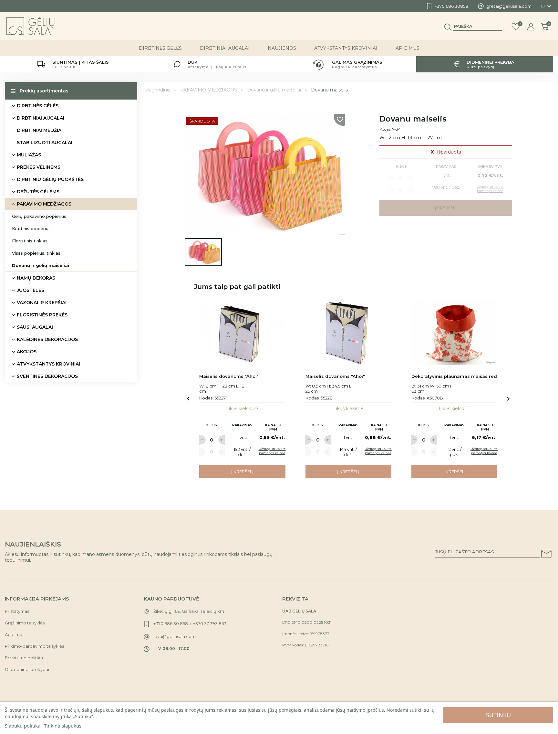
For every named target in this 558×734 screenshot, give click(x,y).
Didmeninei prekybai (27, 669)
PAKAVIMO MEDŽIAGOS (44, 204)
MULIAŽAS (29, 155)
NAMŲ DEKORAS (36, 278)
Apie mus (407, 48)
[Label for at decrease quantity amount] (202, 440)
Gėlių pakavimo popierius (39, 216)
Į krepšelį (242, 471)
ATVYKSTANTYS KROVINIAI (345, 48)
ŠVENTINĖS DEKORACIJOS (47, 376)
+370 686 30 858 (170, 623)
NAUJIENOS (282, 48)
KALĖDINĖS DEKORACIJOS (47, 339)
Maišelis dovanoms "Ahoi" (229, 376)
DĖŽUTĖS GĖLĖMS (38, 192)
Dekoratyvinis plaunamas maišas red (454, 376)
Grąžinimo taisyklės (25, 622)
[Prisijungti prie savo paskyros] (530, 26)
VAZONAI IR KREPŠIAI (42, 302)
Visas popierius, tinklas (36, 253)
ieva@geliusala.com (174, 636)
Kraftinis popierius (31, 228)
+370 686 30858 (451, 6)
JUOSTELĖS (30, 290)
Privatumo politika (24, 657)
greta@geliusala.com (509, 6)
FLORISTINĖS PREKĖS (42, 315)
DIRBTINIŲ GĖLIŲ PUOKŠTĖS (50, 179)
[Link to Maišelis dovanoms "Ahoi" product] (242, 333)
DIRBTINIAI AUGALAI (225, 48)
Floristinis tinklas (29, 240)
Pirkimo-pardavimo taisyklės (34, 646)
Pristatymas (17, 611)
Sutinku (498, 715)
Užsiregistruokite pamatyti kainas (272, 451)
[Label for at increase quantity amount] (221, 440)
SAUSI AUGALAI (35, 327)
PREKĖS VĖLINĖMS (38, 167)
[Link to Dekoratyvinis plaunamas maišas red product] (454, 333)
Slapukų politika (22, 725)
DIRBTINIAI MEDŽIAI (40, 130)
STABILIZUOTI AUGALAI (44, 142)
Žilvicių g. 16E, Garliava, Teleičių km (188, 611)
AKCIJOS (26, 352)
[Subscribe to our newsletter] (546, 555)
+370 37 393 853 (209, 623)
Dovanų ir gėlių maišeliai (40, 265)
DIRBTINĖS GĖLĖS (160, 48)
